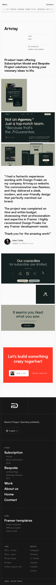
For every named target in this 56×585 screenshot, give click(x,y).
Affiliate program (13, 527)
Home (9, 494)
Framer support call (12, 566)
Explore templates (39, 373)
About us (11, 489)
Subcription (13, 452)
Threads (33, 562)
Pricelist (7, 562)
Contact (10, 500)
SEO (8, 478)
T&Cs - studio (10, 550)
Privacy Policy (10, 558)
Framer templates (18, 520)
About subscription (14, 459)
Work (8, 483)
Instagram (34, 550)
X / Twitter (34, 558)
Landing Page (12, 472)
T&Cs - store (9, 554)
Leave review (11, 531)
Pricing (9, 456)
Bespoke (11, 468)
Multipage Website (14, 475)
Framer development (36, 49)
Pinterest (34, 554)
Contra (33, 571)
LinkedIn (33, 566)
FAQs (8, 463)
